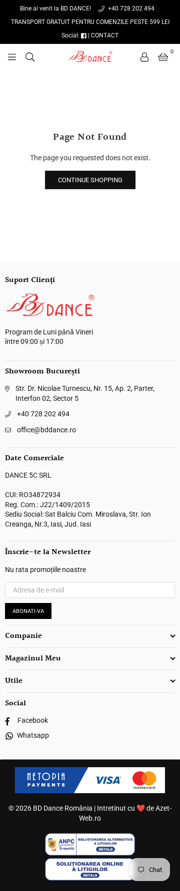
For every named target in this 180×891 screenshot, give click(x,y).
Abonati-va (28, 611)
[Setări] (145, 56)
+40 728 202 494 (130, 8)
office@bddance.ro (46, 430)
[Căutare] (30, 56)
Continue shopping (90, 180)
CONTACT (104, 35)
